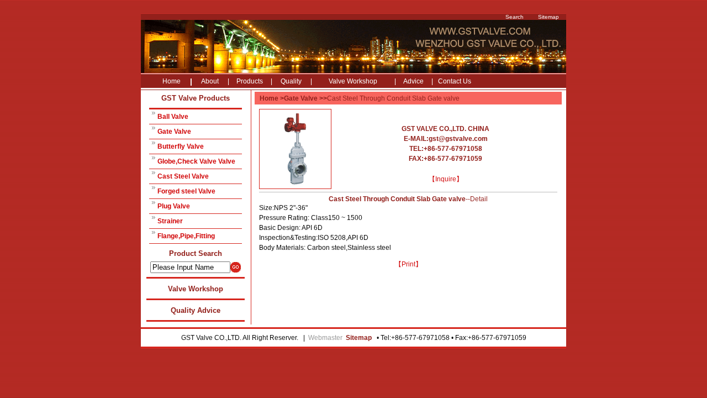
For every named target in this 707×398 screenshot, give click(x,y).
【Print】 (408, 264)
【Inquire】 (446, 179)
